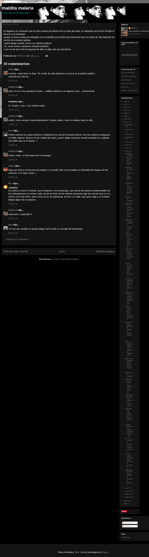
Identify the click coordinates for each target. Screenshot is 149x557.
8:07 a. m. (13, 218)
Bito (10, 224)
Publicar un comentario (17, 239)
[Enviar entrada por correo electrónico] (46, 56)
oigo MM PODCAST (128, 73)
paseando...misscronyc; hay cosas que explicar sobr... (129, 159)
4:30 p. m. (13, 177)
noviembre (129, 129)
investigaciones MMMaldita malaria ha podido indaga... (129, 328)
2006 (126, 122)
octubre (128, 134)
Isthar (11, 166)
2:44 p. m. (13, 145)
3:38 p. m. (13, 159)
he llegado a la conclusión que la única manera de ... (128, 188)
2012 (126, 107)
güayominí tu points (128, 83)
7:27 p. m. (13, 204)
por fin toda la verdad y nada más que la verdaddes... (129, 460)
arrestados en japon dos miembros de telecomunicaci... (129, 400)
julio (127, 145)
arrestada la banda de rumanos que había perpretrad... (129, 174)
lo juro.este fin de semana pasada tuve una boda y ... (129, 254)
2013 (126, 104)
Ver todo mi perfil (134, 33)
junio (127, 148)
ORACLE (12, 87)
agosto (128, 142)
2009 (126, 113)
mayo (128, 151)
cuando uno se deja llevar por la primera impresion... (129, 313)
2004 (126, 504)
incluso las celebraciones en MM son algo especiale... (129, 284)
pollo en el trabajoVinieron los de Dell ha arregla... (129, 364)
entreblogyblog (126, 80)
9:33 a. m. (13, 95)
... (125, 338)
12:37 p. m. (13, 110)
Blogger (105, 552)
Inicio (62, 251)
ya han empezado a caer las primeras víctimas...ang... (129, 430)
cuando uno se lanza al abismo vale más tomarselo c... (129, 269)
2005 (126, 501)
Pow (10, 130)
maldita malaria (17, 8)
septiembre (129, 137)
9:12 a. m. (13, 80)
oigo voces (125, 87)
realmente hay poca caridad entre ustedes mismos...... (129, 415)
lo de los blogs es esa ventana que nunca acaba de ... (129, 239)
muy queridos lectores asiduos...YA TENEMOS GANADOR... (129, 348)
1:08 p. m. (13, 124)
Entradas (127, 523)
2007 (126, 119)
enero (128, 497)
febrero (128, 494)
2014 (126, 101)
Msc (10, 183)
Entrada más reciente (15, 251)
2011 (125, 110)
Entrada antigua (105, 251)
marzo (128, 491)
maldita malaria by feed (129, 90)
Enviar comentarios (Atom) (66, 259)
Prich (11, 69)
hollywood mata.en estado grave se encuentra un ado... (129, 298)
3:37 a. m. (13, 233)
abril (127, 488)
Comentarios (128, 526)
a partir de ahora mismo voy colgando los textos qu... (128, 385)
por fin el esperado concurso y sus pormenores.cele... (128, 444)
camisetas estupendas (129, 76)
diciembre (129, 125)
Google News (126, 537)
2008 (126, 116)
